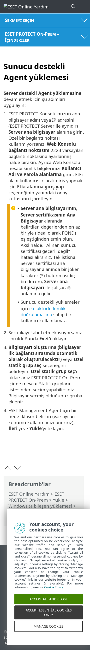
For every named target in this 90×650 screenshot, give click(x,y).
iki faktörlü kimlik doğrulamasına (43, 311)
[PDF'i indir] (66, 450)
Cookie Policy (53, 591)
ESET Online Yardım (28, 494)
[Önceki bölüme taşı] (8, 468)
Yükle (58, 500)
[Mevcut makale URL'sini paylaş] (53, 450)
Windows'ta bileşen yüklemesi (40, 506)
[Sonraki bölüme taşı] (17, 468)
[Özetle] (78, 450)
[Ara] (73, 7)
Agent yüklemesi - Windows (37, 512)
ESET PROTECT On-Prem (36, 497)
